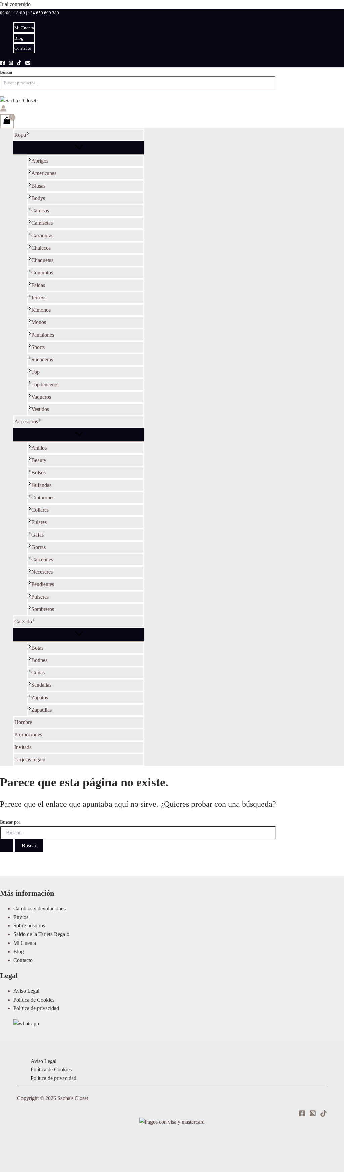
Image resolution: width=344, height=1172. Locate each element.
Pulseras (40, 597)
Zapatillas (41, 710)
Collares (40, 510)
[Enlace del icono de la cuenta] (3, 109)
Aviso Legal (26, 991)
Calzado (23, 621)
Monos (38, 322)
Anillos (39, 448)
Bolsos (38, 472)
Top (35, 372)
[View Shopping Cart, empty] (7, 121)
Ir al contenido (15, 4)
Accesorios (26, 421)
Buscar (6, 72)
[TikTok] (19, 63)
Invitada (23, 747)
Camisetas (42, 223)
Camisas (40, 210)
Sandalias (41, 685)
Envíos (20, 917)
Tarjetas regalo (29, 759)
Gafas (37, 535)
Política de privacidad (36, 1008)
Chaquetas (42, 260)
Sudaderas (42, 359)
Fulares (39, 522)
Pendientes (42, 584)
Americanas (43, 173)
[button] (27, 135)
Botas (37, 648)
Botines (39, 660)
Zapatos (39, 697)
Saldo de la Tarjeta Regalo (41, 934)
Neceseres (42, 572)
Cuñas (38, 672)
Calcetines (42, 559)
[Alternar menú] (78, 147)
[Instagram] (10, 63)
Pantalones (42, 335)
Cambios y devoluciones (39, 908)
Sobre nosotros (29, 925)
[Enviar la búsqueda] (6, 845)
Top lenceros (44, 384)
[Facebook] (2, 63)
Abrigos (39, 161)
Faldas (38, 285)
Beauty (38, 460)
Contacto (22, 48)
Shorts (38, 347)
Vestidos (40, 409)
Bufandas (41, 485)
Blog (19, 38)
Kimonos (41, 310)
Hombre (23, 722)
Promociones (28, 734)
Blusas (38, 186)
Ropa (20, 135)
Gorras (38, 547)
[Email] (27, 63)
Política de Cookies (33, 1000)
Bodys (38, 198)
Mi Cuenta (24, 27)
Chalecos (41, 248)
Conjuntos (42, 272)
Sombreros (42, 609)
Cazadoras (42, 235)
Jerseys (38, 297)
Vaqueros (41, 397)
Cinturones (42, 497)
